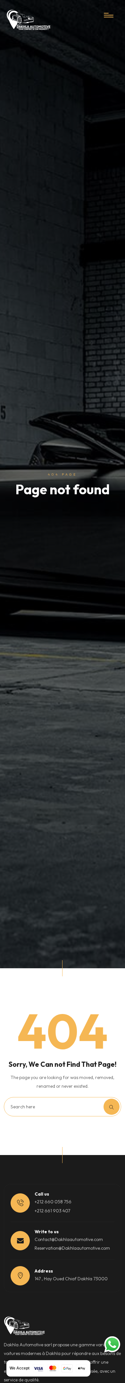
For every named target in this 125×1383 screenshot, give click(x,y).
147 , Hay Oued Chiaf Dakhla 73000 (71, 1279)
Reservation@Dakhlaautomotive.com (72, 1248)
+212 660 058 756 (53, 1202)
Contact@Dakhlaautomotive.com (69, 1239)
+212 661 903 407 (52, 1211)
